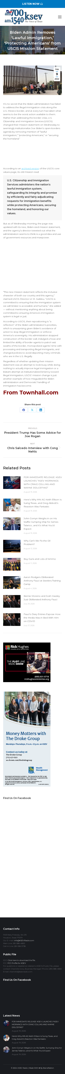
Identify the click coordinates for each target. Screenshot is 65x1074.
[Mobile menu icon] (60, 17)
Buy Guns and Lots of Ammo (40, 559)
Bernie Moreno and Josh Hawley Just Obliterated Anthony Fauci (42, 598)
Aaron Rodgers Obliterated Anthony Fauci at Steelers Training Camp (42, 581)
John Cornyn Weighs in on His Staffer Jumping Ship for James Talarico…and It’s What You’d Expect (41, 523)
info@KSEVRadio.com (24, 940)
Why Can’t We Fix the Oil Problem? (37, 542)
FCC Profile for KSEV (17, 963)
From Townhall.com (30, 392)
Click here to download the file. (21, 960)
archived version (30, 168)
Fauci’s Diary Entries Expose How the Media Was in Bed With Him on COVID (42, 618)
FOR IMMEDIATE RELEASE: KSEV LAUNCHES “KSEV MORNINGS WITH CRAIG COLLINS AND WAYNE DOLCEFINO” (43, 482)
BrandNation (48, 1068)
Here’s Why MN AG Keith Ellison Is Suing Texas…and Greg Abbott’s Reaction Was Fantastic (43, 503)
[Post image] (12, 482)
